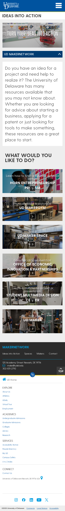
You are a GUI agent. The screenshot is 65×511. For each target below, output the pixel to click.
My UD (5, 453)
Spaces (28, 353)
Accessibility (54, 508)
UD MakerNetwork (19, 54)
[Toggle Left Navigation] (59, 54)
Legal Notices (42, 508)
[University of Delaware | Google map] (41, 478)
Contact (53, 353)
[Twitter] (46, 501)
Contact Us (7, 473)
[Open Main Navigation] (59, 5)
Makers (40, 353)
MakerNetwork (15, 347)
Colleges (6, 427)
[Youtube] (39, 501)
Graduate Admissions (11, 422)
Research (6, 435)
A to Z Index (7, 462)
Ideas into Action (11, 353)
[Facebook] (23, 501)
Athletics (5, 396)
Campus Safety (9, 457)
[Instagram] (16, 501)
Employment (7, 409)
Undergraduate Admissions (13, 418)
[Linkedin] (31, 501)
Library (5, 431)
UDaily (5, 400)
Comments (30, 508)
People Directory (9, 449)
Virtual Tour (7, 404)
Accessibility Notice (10, 445)
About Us (6, 392)
